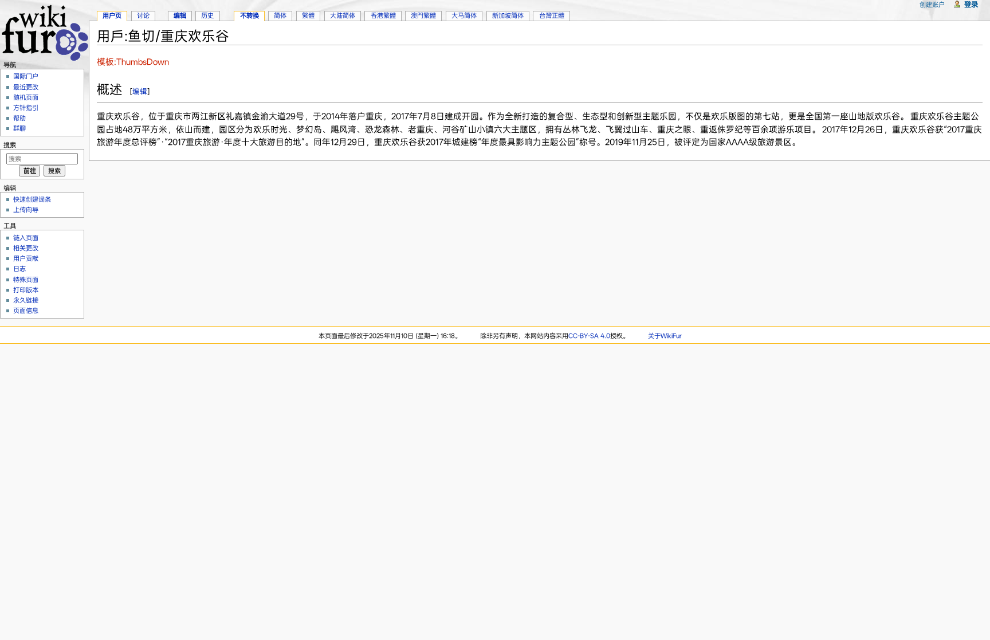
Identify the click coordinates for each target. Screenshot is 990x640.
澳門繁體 (423, 15)
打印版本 (25, 290)
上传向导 (25, 210)
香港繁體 (383, 15)
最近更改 (25, 87)
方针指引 (25, 108)
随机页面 (25, 97)
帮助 (19, 118)
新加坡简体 (508, 15)
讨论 (143, 15)
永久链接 (25, 300)
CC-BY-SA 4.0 (589, 336)
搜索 (9, 145)
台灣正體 (551, 15)
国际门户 (25, 76)
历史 (207, 15)
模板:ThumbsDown (133, 62)
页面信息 (25, 311)
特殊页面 (25, 280)
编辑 (139, 91)
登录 (971, 4)
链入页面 (25, 238)
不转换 (249, 15)
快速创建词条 (32, 199)
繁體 (308, 15)
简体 (280, 15)
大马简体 (464, 15)
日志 (19, 269)
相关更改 (25, 248)
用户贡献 (25, 258)
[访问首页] (44, 31)
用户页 (112, 15)
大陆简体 (342, 15)
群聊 (19, 128)
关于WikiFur (665, 336)
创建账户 (932, 5)
